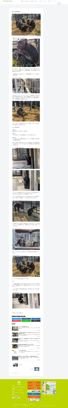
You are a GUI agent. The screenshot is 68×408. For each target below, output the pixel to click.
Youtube (15, 398)
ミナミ (24, 316)
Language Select (59, 3)
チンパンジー (18, 316)
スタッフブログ (14, 316)
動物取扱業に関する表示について (17, 404)
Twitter (19, 398)
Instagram (17, 398)
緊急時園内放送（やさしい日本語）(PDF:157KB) (29, 404)
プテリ (22, 316)
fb (13, 398)
